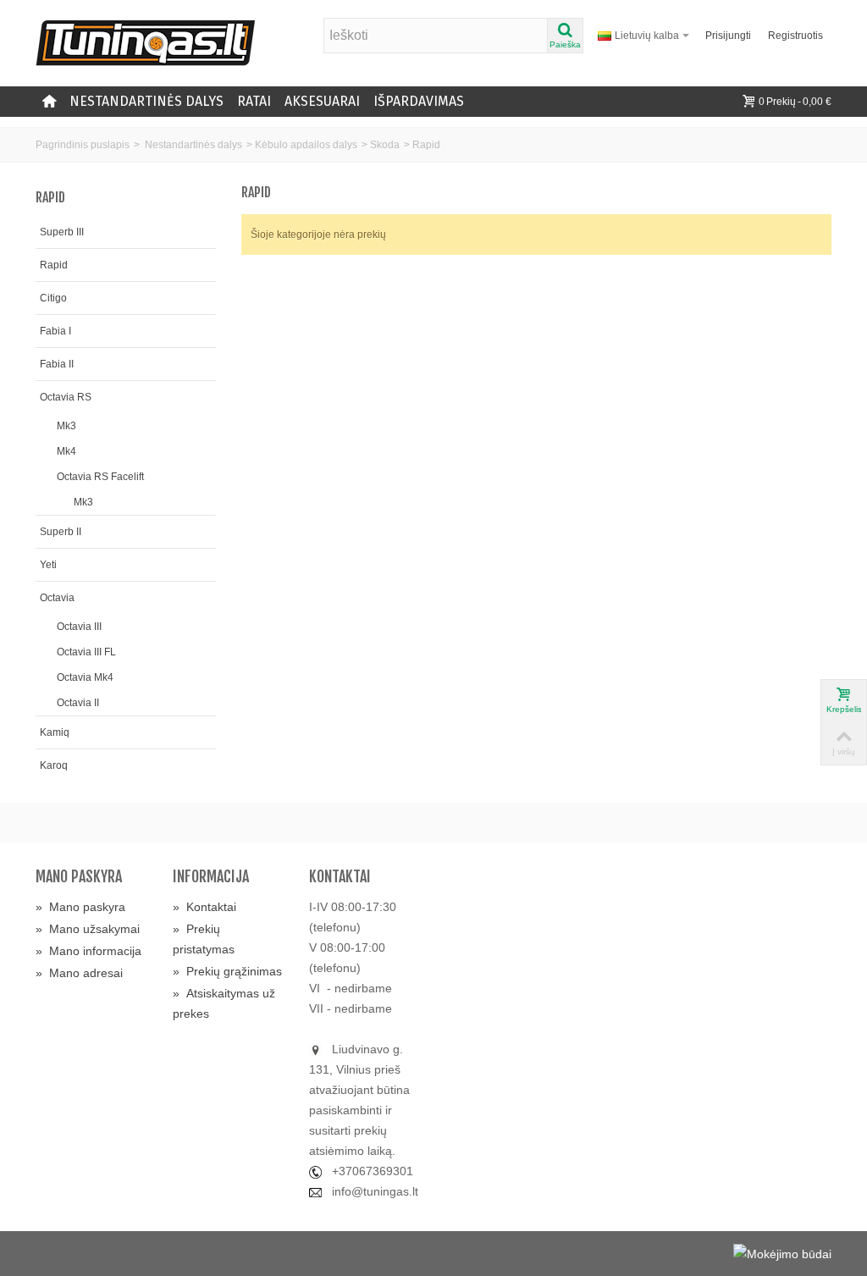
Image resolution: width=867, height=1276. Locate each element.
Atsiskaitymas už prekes (224, 1003)
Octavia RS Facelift (100, 477)
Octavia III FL (86, 652)
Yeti (48, 565)
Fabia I (55, 331)
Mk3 (66, 426)
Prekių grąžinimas (227, 971)
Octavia (57, 598)
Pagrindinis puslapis (83, 145)
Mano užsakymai (88, 929)
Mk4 (66, 451)
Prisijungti (728, 35)
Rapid (54, 265)
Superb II (60, 532)
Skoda (385, 145)
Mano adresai (79, 973)
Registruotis (795, 35)
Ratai (254, 101)
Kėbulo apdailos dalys (306, 145)
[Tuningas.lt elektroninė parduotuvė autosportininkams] (146, 42)
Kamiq (54, 732)
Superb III (62, 232)
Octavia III (79, 626)
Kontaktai (204, 907)
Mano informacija (88, 951)
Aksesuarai (322, 101)
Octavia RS (65, 397)
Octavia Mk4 (85, 677)
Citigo (53, 298)
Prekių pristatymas (204, 939)
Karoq (54, 765)
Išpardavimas (418, 101)
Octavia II (78, 703)
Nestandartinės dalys (146, 101)
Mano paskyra (80, 907)
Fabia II (57, 364)
